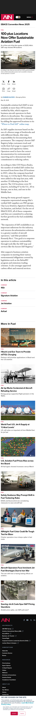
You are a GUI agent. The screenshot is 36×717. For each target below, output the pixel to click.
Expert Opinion (6, 665)
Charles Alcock (9, 97)
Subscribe (5, 650)
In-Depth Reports (7, 668)
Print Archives (6, 663)
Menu (29, 17)
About (4, 687)
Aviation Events (6, 677)
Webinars (5, 672)
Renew (4, 655)
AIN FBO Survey (6, 629)
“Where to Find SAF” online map (15, 124)
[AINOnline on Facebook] (24, 620)
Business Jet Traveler (8, 636)
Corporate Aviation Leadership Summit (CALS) (15, 640)
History (4, 692)
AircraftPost (5, 633)
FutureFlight (5, 638)
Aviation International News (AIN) (11, 631)
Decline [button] (22, 713)
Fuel (2, 30)
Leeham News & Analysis (9, 643)
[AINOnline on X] (31, 620)
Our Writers (5, 690)
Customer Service (7, 653)
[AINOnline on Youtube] (27, 620)
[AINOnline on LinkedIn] (34, 620)
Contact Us (5, 694)
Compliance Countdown (9, 680)
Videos (4, 670)
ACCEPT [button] (14, 713)
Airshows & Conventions (9, 675)
